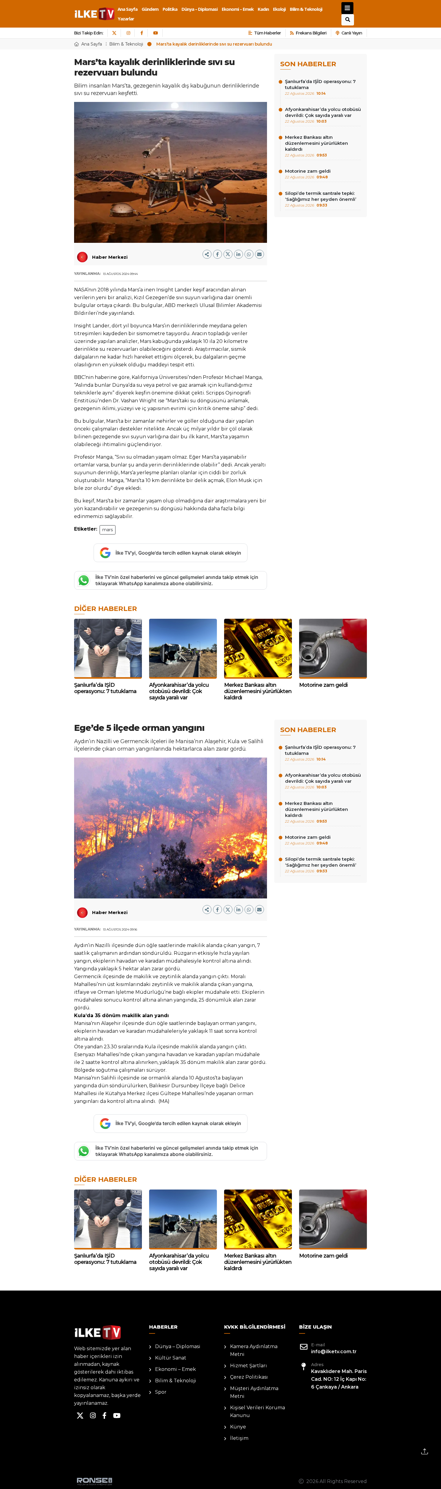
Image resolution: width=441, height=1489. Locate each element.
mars (107, 529)
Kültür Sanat (170, 1358)
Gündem (150, 9)
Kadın (263, 9)
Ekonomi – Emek (238, 9)
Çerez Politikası (249, 1377)
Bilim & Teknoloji (306, 9)
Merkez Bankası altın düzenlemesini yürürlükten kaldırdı (316, 145)
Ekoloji (279, 9)
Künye (238, 1427)
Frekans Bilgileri (311, 33)
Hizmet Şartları (248, 1365)
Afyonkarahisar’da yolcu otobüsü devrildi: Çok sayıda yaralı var (323, 115)
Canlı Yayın (351, 33)
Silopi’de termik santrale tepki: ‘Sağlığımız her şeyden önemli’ (320, 198)
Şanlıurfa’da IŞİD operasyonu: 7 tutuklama (320, 87)
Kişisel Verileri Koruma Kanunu (257, 1411)
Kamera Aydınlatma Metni (254, 1350)
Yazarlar (126, 19)
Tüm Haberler (267, 33)
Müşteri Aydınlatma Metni (254, 1392)
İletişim (239, 1438)
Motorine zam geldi (308, 173)
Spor (160, 1392)
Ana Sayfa (127, 9)
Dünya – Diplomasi (200, 9)
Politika (170, 9)
